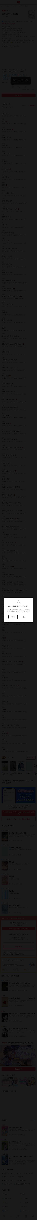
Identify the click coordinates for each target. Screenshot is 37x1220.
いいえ (13, 617)
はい (24, 617)
